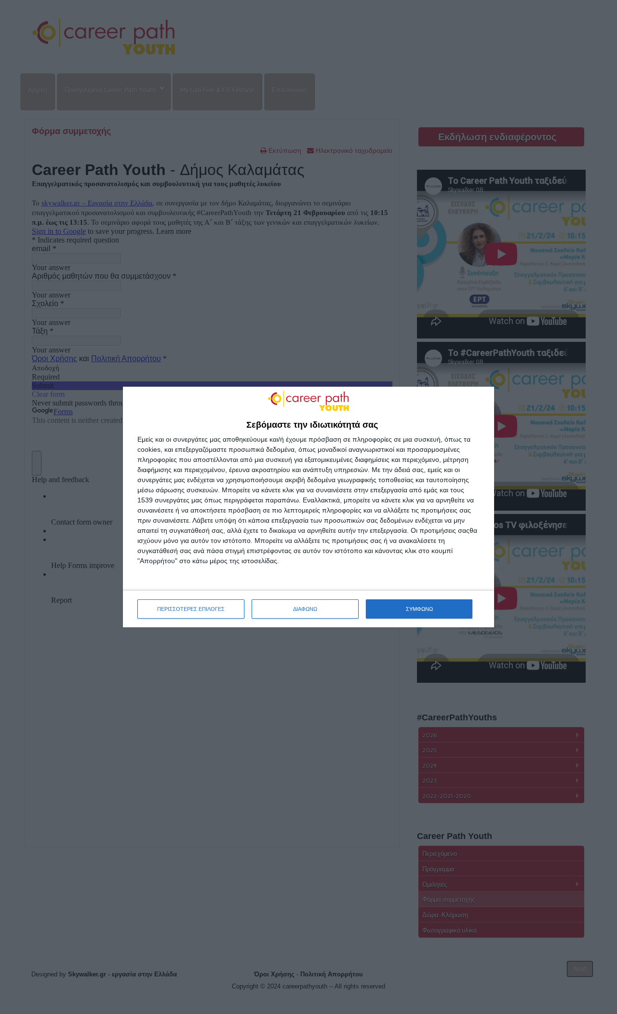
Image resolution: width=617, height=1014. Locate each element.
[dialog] (308, 507)
